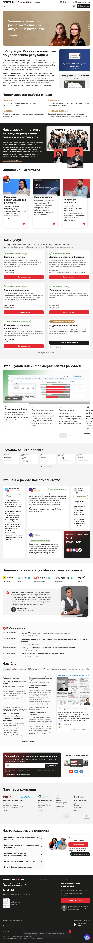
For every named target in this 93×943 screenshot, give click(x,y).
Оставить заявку (24, 277)
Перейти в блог (28, 741)
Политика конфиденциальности (12, 920)
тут (32, 936)
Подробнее (14, 35)
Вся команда (46, 467)
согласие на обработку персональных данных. (29, 770)
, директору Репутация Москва (77, 908)
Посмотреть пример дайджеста (16, 774)
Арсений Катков (22, 608)
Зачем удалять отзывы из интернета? (19, 861)
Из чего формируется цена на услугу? (19, 867)
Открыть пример (12, 398)
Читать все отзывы (73, 555)
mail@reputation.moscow (81, 2)
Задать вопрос (78, 844)
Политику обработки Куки (10, 926)
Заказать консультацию (69, 342)
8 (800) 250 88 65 (65, 2)
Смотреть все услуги (46, 353)
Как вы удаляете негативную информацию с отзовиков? (21, 846)
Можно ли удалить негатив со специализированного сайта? (16, 854)
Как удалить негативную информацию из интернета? (21, 838)
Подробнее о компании (12, 160)
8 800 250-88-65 (79, 851)
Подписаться (51, 766)
